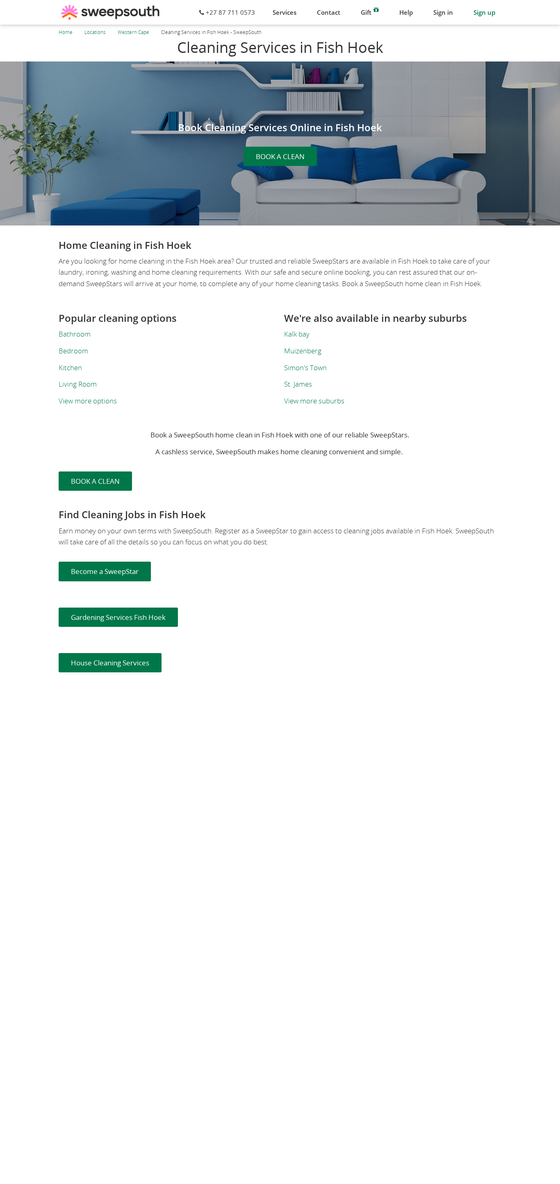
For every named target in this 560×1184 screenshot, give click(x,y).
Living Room (78, 384)
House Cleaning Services (110, 662)
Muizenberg (302, 350)
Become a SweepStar (105, 571)
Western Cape (133, 32)
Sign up (484, 12)
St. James (298, 384)
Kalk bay (297, 334)
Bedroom (73, 350)
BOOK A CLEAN (280, 156)
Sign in (443, 12)
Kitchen (70, 367)
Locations (95, 32)
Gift (366, 12)
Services (284, 12)
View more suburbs (314, 400)
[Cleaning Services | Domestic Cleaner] (110, 12)
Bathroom (75, 334)
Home (66, 32)
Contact (328, 12)
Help (406, 12)
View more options (88, 400)
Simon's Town (305, 367)
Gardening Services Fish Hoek (118, 617)
